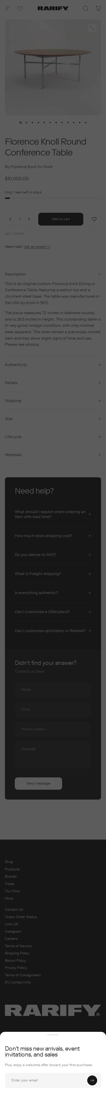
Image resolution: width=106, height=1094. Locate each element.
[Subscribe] (92, 1080)
